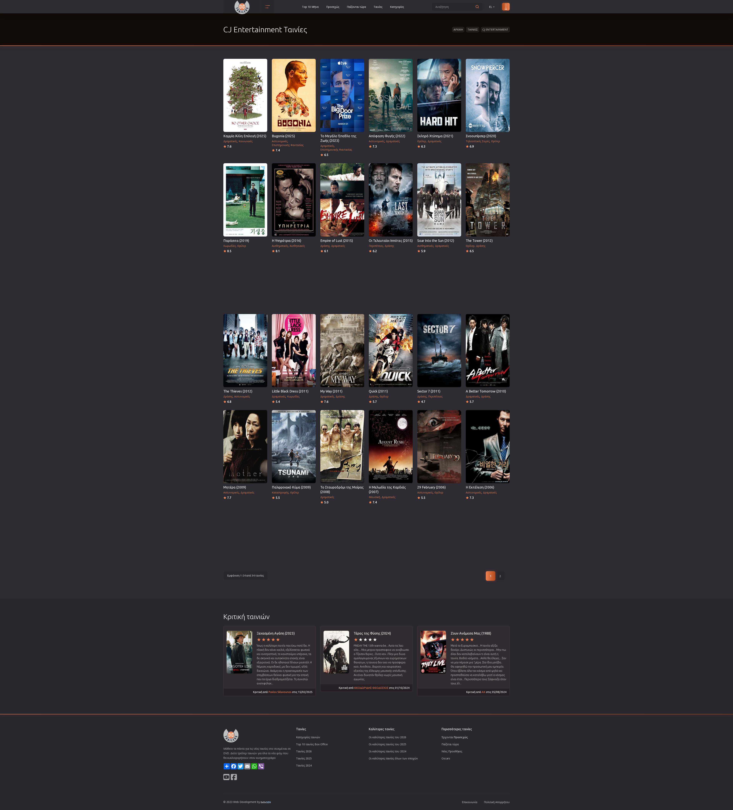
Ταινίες (378, 7)
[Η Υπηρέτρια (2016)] (294, 199)
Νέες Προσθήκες (452, 751)
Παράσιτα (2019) (236, 240)
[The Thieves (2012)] (245, 350)
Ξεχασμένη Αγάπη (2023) (276, 633)
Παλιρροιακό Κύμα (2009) (291, 487)
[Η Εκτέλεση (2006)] (488, 446)
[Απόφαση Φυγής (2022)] (391, 95)
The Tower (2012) (479, 240)
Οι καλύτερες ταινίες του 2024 (387, 751)
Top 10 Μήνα (310, 7)
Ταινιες (472, 29)
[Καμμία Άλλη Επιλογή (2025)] (245, 95)
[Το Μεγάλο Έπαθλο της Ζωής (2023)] (342, 95)
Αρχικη (458, 29)
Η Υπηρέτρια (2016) (286, 240)
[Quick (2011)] (391, 350)
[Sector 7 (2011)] (439, 350)
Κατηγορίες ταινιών (308, 737)
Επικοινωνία (469, 802)
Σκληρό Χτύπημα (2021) (435, 136)
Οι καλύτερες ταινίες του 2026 (387, 737)
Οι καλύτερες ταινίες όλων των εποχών (393, 758)
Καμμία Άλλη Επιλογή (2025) (244, 136)
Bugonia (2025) (283, 136)
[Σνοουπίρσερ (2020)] (488, 95)
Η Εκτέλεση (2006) (480, 487)
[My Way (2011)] (342, 350)
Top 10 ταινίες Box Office (312, 744)
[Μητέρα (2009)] (245, 446)
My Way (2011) (331, 391)
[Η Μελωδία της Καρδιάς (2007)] (391, 446)
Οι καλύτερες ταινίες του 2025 (387, 744)
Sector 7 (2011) (428, 391)
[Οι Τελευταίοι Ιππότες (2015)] (391, 199)
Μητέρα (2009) (234, 487)
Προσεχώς (332, 7)
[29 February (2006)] (439, 446)
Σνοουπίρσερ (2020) (481, 136)
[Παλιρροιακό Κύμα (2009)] (294, 446)
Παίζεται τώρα (450, 744)
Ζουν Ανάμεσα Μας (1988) (471, 633)
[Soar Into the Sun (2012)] (439, 199)
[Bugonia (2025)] (294, 95)
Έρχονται (455, 737)
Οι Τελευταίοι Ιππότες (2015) (391, 240)
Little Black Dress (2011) (290, 391)
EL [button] (490, 7)
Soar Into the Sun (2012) (435, 240)
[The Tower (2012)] (488, 199)
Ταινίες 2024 (304, 765)
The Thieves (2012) (237, 391)
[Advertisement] (366, 282)
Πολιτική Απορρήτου (497, 802)
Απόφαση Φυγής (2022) (387, 136)
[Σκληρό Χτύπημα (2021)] (439, 95)
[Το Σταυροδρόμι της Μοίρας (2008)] (342, 446)
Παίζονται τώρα (356, 7)
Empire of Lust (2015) (336, 240)
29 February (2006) (431, 487)
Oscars (446, 758)
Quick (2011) (378, 391)
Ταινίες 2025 (304, 758)
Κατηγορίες (397, 7)
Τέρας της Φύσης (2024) (372, 633)
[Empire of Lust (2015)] (342, 199)
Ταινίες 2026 (304, 751)
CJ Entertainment (495, 29)
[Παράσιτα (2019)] (245, 199)
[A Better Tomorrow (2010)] (488, 350)
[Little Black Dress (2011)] (294, 350)
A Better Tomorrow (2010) (486, 391)
